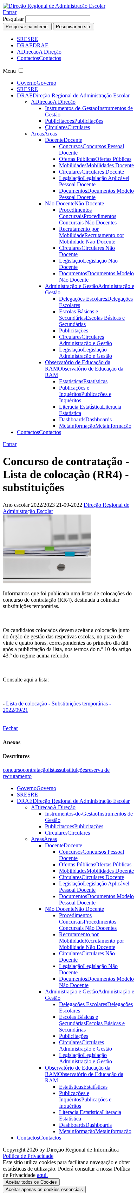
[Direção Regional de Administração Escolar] (54, 6)
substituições (73, 770)
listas (53, 770)
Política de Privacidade (28, 1156)
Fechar (10, 728)
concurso (13, 770)
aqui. (42, 1175)
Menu (9, 71)
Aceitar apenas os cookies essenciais (44, 1189)
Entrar (10, 12)
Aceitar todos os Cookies (31, 1182)
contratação (35, 770)
